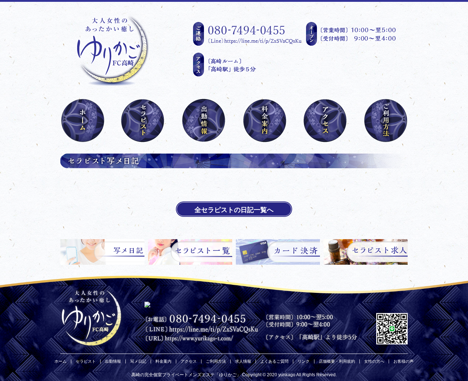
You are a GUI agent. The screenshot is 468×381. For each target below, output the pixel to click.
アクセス (189, 361)
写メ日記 (138, 361)
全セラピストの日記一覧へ (234, 210)
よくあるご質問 (274, 361)
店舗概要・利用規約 (337, 361)
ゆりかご (228, 374)
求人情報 (243, 361)
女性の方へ (374, 361)
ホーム (60, 361)
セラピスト (86, 361)
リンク (304, 361)
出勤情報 (113, 361)
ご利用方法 (216, 361)
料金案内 (163, 361)
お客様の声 (403, 361)
